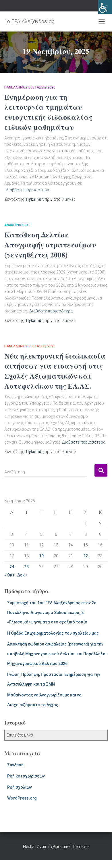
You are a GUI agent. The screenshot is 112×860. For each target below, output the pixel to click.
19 (41, 556)
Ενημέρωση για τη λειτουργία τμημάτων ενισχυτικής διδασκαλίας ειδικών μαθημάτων (48, 112)
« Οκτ (9, 575)
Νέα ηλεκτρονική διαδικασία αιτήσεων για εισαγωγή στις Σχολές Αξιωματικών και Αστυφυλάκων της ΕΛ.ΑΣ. (55, 371)
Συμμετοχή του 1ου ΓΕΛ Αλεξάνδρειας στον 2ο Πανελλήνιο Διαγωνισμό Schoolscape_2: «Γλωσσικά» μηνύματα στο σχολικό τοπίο (51, 612)
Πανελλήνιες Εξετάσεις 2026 (29, 87)
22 (85, 556)
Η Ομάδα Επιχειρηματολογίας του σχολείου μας (53, 633)
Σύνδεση (15, 765)
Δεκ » (22, 575)
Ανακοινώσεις (16, 225)
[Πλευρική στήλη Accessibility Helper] (105, 7)
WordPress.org (21, 798)
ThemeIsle (80, 846)
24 (11, 566)
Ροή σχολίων (19, 787)
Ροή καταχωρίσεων (26, 776)
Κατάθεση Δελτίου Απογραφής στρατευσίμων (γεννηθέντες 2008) (50, 244)
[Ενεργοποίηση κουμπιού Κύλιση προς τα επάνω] (100, 848)
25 (26, 566)
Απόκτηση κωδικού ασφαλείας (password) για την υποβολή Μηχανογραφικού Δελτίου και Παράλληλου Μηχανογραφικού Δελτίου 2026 (57, 654)
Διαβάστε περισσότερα (27, 190)
